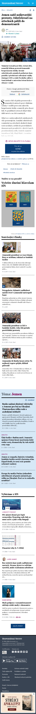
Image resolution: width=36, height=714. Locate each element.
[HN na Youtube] (27, 652)
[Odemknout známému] (34, 10)
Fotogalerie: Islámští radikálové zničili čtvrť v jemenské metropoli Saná (17, 293)
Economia (5, 674)
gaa (7, 29)
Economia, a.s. (14, 641)
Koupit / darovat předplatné (10, 685)
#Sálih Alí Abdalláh (16, 169)
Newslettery (5, 691)
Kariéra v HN (5, 677)
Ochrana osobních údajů (21, 668)
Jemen (17, 394)
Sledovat (12, 94)
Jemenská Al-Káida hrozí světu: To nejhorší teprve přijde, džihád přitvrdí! (17, 363)
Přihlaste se (25, 164)
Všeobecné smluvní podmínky (22, 677)
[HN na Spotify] (24, 652)
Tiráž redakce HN (7, 671)
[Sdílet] (30, 10)
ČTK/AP (30, 59)
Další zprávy (18, 626)
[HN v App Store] (21, 661)
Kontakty (4, 668)
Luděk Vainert (12, 559)
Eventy (4, 688)
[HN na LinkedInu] (21, 652)
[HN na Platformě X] (13, 652)
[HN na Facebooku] (16, 652)
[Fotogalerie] (3, 286)
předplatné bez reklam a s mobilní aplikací (14, 159)
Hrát (11, 204)
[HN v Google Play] (8, 661)
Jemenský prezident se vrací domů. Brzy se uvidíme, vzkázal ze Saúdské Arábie (17, 257)
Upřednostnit (25, 94)
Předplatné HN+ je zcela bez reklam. (25, 233)
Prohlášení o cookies (20, 671)
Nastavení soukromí (20, 674)
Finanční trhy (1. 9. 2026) (13, 548)
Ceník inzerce (6, 680)
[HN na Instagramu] (18, 652)
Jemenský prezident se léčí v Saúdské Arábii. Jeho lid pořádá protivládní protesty (16, 328)
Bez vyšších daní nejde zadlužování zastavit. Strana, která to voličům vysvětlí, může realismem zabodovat (17, 565)
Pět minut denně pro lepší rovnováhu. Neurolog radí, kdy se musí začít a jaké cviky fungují (16, 517)
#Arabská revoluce (9, 172)
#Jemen (5, 169)
